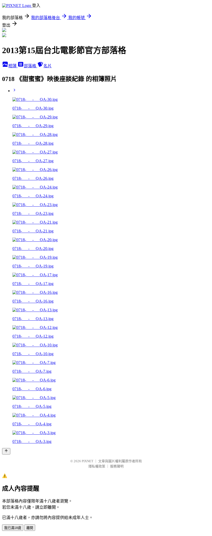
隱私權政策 (96, 466)
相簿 (13, 66)
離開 (29, 528)
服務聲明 (117, 466)
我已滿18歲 (12, 528)
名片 (47, 66)
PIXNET (87, 461)
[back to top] (6, 451)
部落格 (30, 66)
